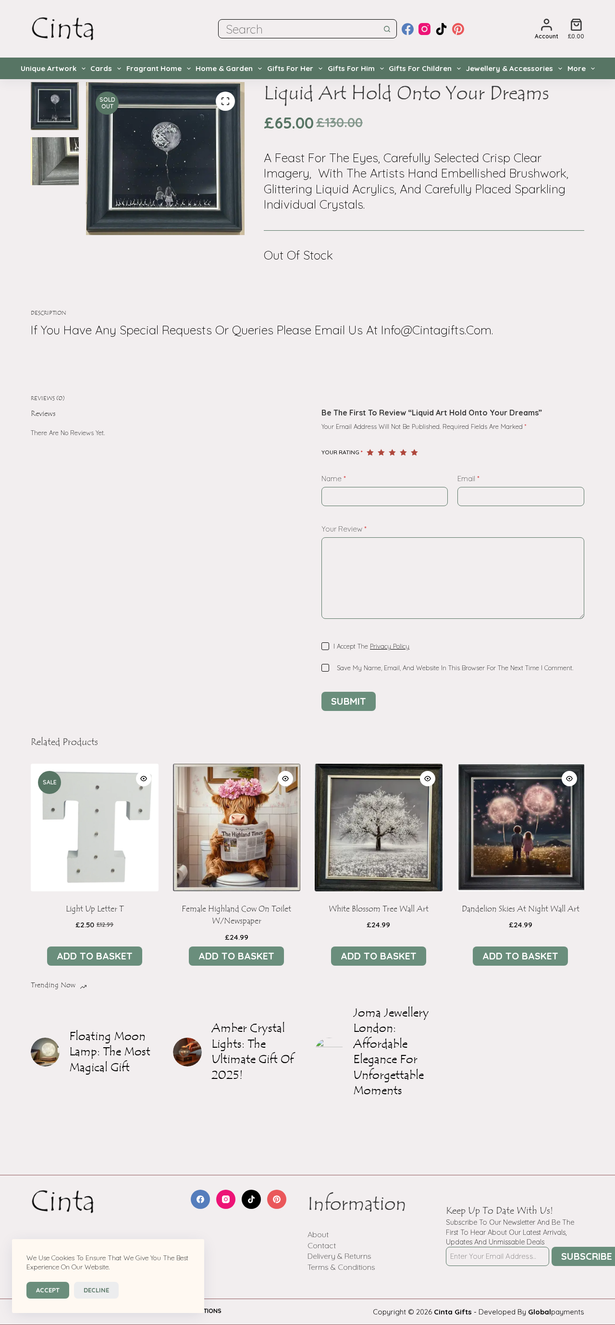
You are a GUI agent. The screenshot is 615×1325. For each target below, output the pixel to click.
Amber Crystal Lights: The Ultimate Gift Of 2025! (252, 1052)
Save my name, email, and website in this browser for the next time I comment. (455, 668)
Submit (348, 701)
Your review (344, 528)
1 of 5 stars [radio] (370, 452)
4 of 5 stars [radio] (403, 452)
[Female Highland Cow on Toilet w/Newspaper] (237, 827)
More (576, 68)
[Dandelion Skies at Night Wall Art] (521, 827)
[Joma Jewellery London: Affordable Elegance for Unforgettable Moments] (329, 1052)
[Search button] (387, 29)
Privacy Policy (389, 646)
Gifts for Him (351, 68)
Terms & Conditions (341, 1267)
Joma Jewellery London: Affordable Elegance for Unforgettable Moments (391, 1052)
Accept (48, 1290)
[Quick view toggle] (143, 778)
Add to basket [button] (95, 956)
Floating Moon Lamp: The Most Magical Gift (109, 1052)
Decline (96, 1290)
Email (468, 478)
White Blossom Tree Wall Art (379, 909)
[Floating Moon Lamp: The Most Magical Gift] (45, 1052)
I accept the (371, 646)
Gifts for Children (420, 68)
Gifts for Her (290, 68)
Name (333, 478)
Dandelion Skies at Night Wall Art (520, 909)
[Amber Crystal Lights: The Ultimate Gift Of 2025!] (187, 1052)
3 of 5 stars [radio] (392, 452)
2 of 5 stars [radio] (381, 452)
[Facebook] (408, 29)
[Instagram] (424, 29)
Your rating (342, 452)
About (318, 1234)
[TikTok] (441, 29)
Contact (322, 1245)
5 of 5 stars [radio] (414, 452)
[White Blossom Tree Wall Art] (379, 827)
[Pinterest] (458, 29)
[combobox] (298, 28)
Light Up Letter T (94, 909)
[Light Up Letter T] (95, 827)
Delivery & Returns (339, 1256)
